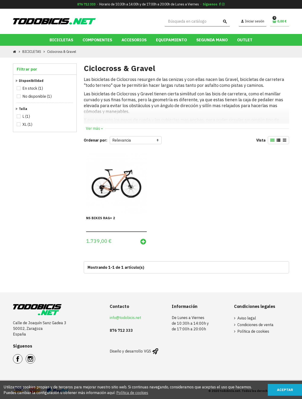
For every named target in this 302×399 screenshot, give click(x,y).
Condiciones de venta (255, 324)
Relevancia (121, 140)
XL (27, 124)
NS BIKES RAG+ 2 (100, 218)
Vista (260, 140)
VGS (147, 351)
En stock (32, 88)
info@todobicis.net (125, 317)
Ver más (94, 128)
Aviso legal (246, 318)
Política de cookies (253, 331)
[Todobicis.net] (54, 21)
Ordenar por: (95, 140)
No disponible (37, 96)
